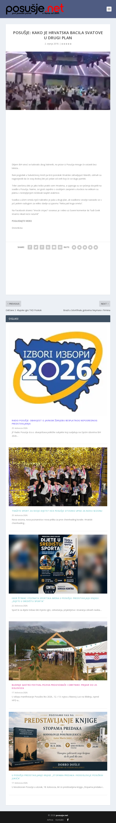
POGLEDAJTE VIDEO (22, 220)
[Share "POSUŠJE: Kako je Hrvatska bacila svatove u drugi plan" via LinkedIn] (48, 247)
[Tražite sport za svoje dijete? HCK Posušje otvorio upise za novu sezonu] (58, 476)
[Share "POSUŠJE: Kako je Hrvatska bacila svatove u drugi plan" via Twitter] (36, 247)
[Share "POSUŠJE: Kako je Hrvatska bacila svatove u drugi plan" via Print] (60, 247)
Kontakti (59, 819)
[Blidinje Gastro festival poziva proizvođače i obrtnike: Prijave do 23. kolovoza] (58, 650)
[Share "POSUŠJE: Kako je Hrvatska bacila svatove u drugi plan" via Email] (54, 247)
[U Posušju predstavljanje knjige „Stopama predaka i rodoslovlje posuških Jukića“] (58, 741)
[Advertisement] (58, 137)
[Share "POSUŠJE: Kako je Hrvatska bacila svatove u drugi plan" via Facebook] (30, 247)
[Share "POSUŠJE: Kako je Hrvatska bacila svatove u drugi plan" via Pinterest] (42, 247)
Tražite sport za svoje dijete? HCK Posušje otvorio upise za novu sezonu (57, 510)
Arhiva (50, 819)
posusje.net (62, 815)
